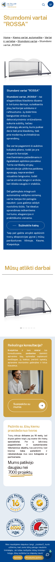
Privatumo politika (34, 557)
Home (6, 37)
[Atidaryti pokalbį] (47, 554)
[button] (51, 4)
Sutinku (17, 557)
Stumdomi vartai (27, 41)
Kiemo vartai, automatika (27, 37)
